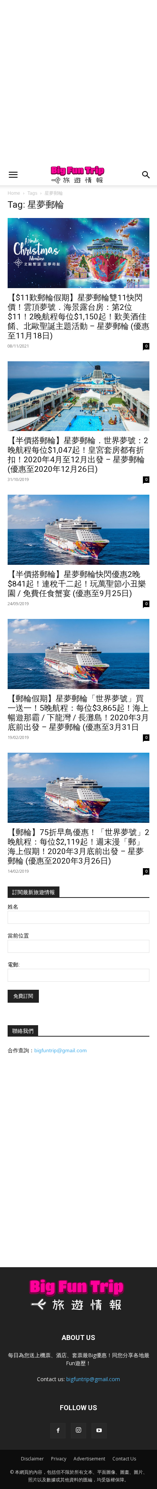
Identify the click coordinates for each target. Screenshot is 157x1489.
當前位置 (18, 936)
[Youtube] (99, 1430)
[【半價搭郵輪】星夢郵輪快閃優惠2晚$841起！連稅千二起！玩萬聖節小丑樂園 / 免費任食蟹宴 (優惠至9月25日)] (78, 530)
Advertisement (89, 1458)
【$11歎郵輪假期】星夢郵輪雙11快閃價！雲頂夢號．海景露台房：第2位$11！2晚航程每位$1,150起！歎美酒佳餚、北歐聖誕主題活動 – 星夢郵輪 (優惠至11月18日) (78, 316)
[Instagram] (78, 1430)
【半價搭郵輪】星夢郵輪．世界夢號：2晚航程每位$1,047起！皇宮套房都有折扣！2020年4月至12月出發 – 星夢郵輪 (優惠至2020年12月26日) (78, 455)
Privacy (58, 1458)
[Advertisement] (78, 82)
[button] (13, 175)
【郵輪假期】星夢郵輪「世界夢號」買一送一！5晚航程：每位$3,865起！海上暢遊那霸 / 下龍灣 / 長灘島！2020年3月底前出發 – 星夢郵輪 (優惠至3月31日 (78, 713)
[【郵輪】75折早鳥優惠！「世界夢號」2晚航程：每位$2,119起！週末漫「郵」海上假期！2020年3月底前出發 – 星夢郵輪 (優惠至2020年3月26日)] (78, 788)
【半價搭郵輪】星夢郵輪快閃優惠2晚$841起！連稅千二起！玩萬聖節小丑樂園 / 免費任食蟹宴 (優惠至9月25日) (77, 584)
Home (14, 193)
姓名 (13, 907)
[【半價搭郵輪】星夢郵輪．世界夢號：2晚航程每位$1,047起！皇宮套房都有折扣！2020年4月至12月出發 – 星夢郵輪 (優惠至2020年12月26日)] (78, 396)
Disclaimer (32, 1458)
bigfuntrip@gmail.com (60, 1050)
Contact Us (124, 1458)
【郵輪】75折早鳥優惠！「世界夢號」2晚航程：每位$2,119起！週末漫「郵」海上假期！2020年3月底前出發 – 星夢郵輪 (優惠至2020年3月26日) (78, 847)
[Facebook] (58, 1430)
